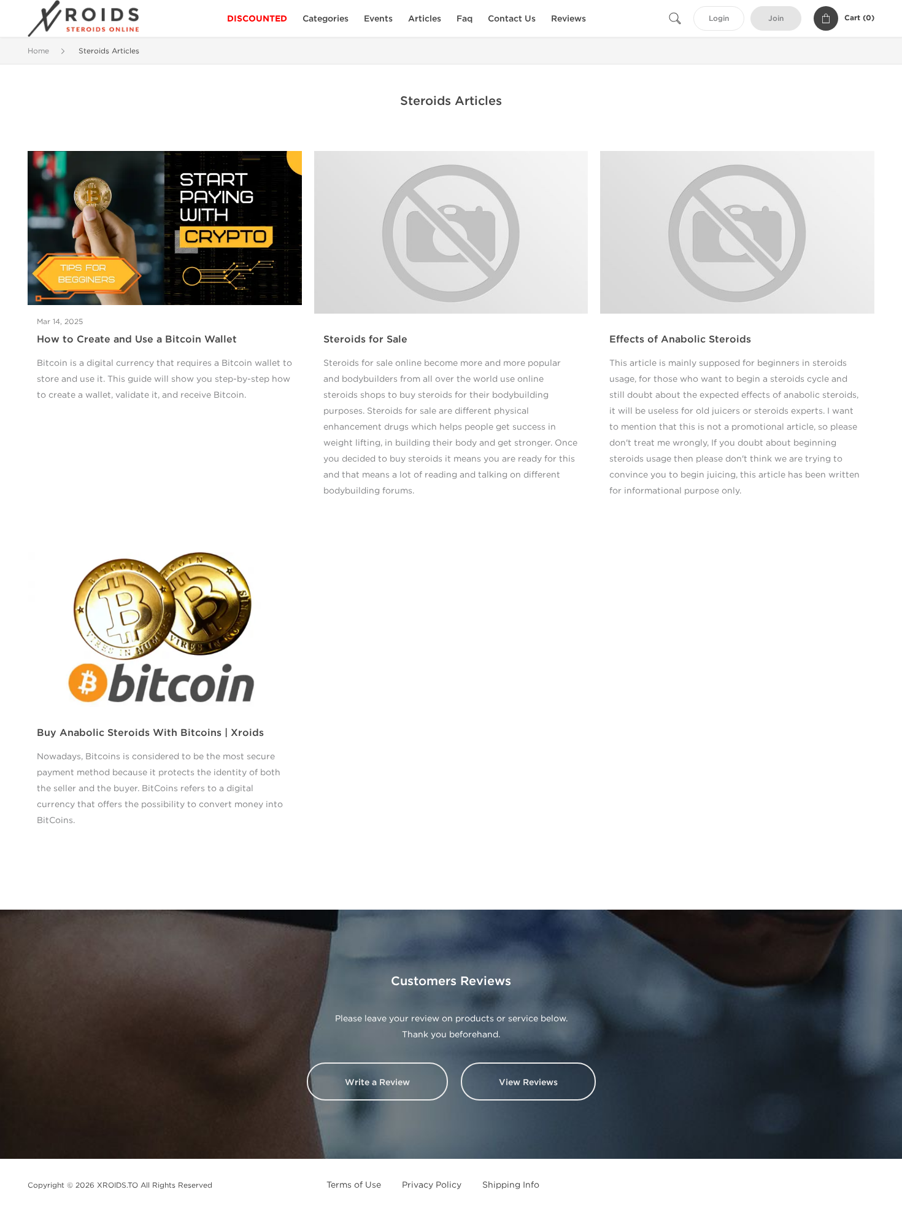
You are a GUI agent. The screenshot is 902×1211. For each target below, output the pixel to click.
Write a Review (377, 1082)
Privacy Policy (431, 1185)
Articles (424, 19)
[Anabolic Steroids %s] (165, 227)
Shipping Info (510, 1185)
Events (378, 19)
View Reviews (528, 1082)
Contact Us (512, 19)
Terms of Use (353, 1185)
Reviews (568, 19)
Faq (464, 19)
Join (776, 18)
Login (719, 18)
